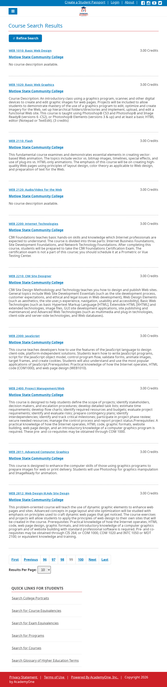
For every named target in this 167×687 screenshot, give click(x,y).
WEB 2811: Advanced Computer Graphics (39, 452)
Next (92, 559)
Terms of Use (54, 677)
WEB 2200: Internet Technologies (33, 224)
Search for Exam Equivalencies (35, 623)
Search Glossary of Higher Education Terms (45, 660)
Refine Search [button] (27, 38)
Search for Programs (28, 635)
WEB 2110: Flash (21, 141)
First (15, 559)
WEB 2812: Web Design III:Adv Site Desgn (39, 493)
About (129, 2)
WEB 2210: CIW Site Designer (30, 276)
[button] (13, 11)
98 (62, 559)
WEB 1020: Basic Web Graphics (31, 85)
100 (81, 559)
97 (53, 559)
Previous (31, 559)
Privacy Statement (23, 677)
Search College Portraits (30, 598)
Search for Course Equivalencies (36, 610)
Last (104, 559)
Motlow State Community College (36, 57)
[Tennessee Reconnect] (83, 11)
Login (115, 2)
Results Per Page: (23, 570)
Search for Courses (26, 648)
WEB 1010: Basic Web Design (30, 51)
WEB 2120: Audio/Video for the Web (35, 190)
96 (45, 559)
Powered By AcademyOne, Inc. (95, 677)
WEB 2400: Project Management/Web (36, 388)
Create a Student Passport (85, 2)
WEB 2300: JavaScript (24, 336)
